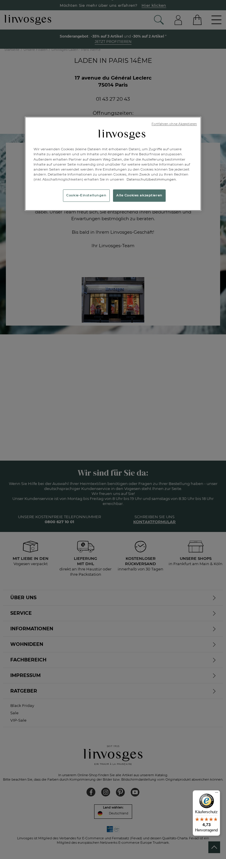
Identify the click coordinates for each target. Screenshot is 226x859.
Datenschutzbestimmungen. (151, 179)
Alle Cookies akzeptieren (139, 195)
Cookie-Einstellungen (86, 195)
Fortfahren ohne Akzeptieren (174, 124)
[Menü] (216, 793)
